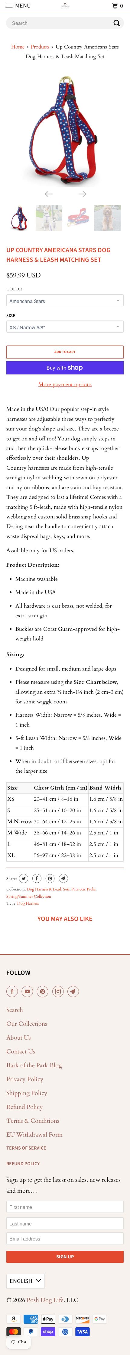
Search (14, 1010)
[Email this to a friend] (62, 878)
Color (14, 289)
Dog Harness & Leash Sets (48, 889)
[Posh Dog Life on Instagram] (59, 992)
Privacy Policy (25, 1079)
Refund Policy (24, 1107)
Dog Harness (28, 903)
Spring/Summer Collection (28, 896)
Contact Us (20, 1051)
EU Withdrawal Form (34, 1135)
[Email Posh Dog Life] (74, 992)
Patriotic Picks (83, 889)
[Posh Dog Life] (65, 6)
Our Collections (26, 1024)
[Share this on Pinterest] (49, 878)
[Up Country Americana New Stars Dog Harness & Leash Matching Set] (65, 130)
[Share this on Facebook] (36, 878)
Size (10, 315)
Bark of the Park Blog (34, 1065)
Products (40, 46)
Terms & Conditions (32, 1121)
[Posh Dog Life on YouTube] (28, 992)
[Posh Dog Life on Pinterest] (44, 992)
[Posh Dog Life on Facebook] (13, 992)
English (21, 1281)
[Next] (82, 193)
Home (18, 46)
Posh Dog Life (45, 1300)
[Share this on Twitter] (23, 878)
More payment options (65, 384)
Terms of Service (26, 1148)
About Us (18, 1038)
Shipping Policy (26, 1093)
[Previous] (48, 193)
